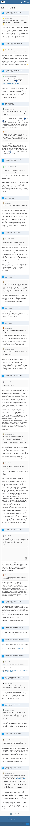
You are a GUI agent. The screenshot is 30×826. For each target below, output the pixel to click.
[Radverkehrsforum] (2, 1)
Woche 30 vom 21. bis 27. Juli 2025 (13, 232)
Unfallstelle (5, 664)
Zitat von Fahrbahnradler (11, 76)
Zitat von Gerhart (9, 683)
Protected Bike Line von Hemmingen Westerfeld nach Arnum (13, 159)
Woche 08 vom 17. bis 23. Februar (13, 733)
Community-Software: (15, 824)
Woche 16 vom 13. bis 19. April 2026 (13, 12)
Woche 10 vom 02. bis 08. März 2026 (13, 43)
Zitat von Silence (9, 132)
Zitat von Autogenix (9, 109)
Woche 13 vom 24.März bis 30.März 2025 (14, 639)
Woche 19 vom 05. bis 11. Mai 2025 (13, 276)
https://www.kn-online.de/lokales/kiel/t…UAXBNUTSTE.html (12, 649)
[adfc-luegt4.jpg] (15, 553)
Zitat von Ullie (8, 203)
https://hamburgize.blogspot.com (11, 83)
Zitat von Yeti (8, 381)
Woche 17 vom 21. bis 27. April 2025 (13, 322)
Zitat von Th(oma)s (9, 238)
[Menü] (28, 1)
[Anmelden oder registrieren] (24, 2)
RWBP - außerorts (9, 103)
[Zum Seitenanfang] (27, 824)
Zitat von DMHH (8, 18)
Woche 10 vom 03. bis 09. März (12, 704)
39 (15, 813)
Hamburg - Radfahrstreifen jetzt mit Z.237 (15, 677)
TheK (6, 13)
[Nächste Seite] (18, 814)
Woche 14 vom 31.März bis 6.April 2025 (14, 627)
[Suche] (20, 1)
